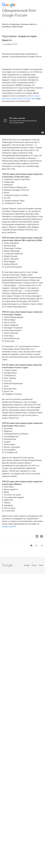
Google (27, 565)
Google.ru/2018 (8, 527)
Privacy (34, 565)
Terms (41, 565)
